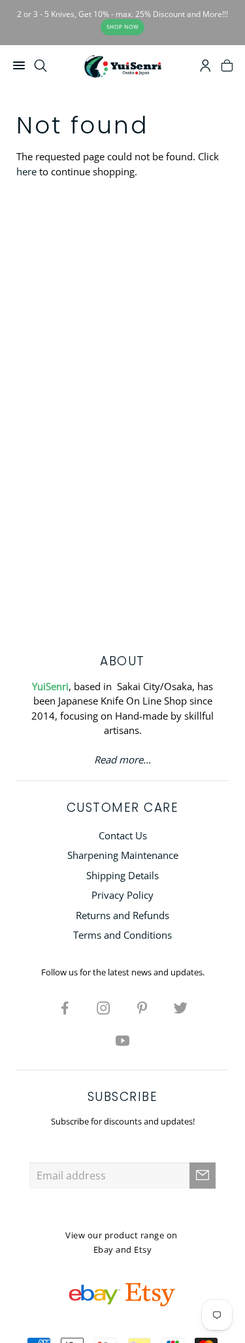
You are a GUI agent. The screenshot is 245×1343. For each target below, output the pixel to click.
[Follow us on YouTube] (123, 1040)
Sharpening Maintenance (122, 855)
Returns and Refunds (122, 915)
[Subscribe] (202, 1175)
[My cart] (227, 67)
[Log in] (205, 67)
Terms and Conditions (122, 934)
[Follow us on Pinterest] (141, 1007)
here (26, 171)
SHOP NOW (122, 26)
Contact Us (123, 835)
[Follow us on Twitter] (180, 1007)
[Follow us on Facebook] (64, 1007)
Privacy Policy (122, 894)
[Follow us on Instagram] (103, 1007)
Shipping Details (122, 875)
